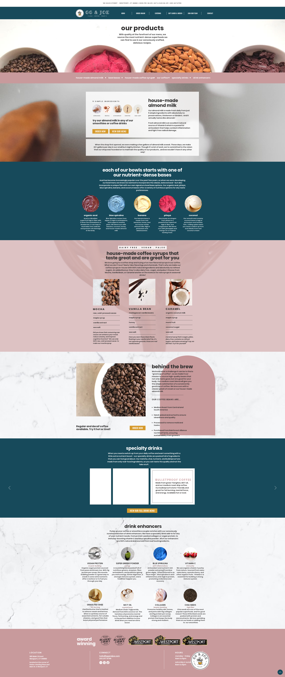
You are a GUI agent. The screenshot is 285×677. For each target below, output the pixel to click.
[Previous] (9, 488)
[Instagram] (104, 662)
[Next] (275, 488)
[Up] (280, 672)
